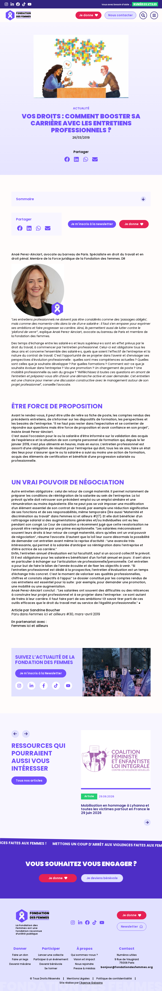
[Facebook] (18, 4)
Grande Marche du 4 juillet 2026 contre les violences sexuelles (116, 807)
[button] (67, 159)
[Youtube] (29, 4)
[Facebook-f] (44, 686)
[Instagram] (6, 4)
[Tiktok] (24, 4)
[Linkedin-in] (12, 4)
